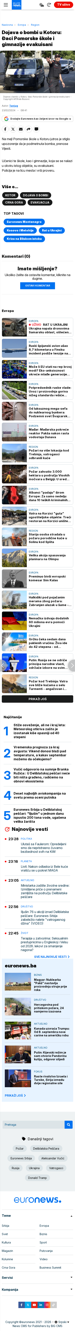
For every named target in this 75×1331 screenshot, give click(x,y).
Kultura (6, 1242)
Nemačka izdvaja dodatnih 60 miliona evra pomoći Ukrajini (49, 622)
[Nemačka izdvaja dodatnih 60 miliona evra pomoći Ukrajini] (14, 621)
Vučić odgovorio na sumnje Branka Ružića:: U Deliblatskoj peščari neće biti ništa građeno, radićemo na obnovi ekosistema (42, 775)
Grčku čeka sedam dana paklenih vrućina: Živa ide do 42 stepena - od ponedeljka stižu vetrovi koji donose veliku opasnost (50, 643)
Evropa (22, 24)
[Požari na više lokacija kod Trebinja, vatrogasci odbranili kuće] (14, 453)
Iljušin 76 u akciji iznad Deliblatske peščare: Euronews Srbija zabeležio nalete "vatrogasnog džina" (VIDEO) (45, 917)
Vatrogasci (56, 1168)
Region (35, 24)
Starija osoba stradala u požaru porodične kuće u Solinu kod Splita (48, 538)
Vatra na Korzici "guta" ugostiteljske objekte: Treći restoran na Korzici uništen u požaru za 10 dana (50, 517)
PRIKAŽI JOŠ (14, 1095)
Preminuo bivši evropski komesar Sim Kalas (47, 578)
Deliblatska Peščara (46, 1148)
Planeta (26, 861)
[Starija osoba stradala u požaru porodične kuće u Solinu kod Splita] (14, 537)
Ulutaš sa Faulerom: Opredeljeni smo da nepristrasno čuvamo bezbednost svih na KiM (43, 848)
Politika (26, 838)
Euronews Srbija (21, 1158)
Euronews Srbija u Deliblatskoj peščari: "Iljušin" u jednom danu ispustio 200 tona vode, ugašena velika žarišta (40, 815)
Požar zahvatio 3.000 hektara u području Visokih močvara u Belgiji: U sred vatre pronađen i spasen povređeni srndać (49, 475)
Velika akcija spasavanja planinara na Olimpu (47, 557)
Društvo (27, 906)
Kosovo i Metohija (20, 230)
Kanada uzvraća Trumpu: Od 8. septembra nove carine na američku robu (52, 1032)
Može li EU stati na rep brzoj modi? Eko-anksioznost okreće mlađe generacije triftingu (50, 370)
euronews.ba (20, 966)
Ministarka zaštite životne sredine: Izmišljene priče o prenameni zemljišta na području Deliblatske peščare (45, 891)
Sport (43, 1242)
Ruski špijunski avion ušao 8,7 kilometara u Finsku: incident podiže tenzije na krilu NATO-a (48, 349)
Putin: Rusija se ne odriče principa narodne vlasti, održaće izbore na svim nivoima (48, 664)
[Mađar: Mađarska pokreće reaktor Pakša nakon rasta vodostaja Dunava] (14, 432)
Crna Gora (14, 202)
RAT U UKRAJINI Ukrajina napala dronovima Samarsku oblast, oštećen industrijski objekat (49, 328)
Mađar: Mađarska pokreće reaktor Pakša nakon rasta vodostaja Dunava (49, 433)
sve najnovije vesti (50, 956)
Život (24, 933)
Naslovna (7, 24)
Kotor (10, 195)
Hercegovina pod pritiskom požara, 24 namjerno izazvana (49, 1008)
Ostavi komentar (37, 285)
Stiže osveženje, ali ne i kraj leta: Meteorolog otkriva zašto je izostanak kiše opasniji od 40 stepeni (40, 731)
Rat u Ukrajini (52, 230)
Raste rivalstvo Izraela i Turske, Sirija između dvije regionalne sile (51, 1080)
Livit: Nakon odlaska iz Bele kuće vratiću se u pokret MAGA (44, 868)
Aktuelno (27, 880)
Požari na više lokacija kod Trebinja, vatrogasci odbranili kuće (49, 454)
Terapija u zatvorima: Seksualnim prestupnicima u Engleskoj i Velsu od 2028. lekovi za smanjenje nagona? (44, 944)
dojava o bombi (35, 195)
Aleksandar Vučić (52, 1158)
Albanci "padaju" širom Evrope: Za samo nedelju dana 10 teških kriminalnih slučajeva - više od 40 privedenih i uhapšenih (48, 496)
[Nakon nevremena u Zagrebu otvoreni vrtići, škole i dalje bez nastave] (71, 666)
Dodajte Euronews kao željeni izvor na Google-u (40, 118)
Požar (20, 1148)
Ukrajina (34, 1168)
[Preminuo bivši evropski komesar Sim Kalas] (14, 579)
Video (44, 1259)
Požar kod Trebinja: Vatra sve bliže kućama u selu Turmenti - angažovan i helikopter (48, 685)
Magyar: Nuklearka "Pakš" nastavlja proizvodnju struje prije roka (50, 985)
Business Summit (50, 1267)
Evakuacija (40, 202)
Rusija (15, 1168)
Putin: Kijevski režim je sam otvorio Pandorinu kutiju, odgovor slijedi (50, 1056)
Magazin (7, 1250)
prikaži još (38, 699)
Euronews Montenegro (24, 221)
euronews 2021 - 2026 (36, 1322)
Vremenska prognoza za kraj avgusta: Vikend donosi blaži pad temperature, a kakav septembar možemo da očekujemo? (40, 753)
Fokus (38, 1071)
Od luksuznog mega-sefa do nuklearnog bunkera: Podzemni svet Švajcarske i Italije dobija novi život (50, 412)
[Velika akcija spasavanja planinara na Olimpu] (14, 558)
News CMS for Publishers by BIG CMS (37, 1326)
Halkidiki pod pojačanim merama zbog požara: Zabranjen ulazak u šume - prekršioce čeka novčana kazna (49, 601)
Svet (5, 1234)
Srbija (5, 1225)
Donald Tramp (37, 1178)
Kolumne (7, 1259)
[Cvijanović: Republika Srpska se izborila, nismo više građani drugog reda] (3, 666)
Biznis (38, 974)
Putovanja (46, 1250)
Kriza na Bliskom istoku (24, 238)
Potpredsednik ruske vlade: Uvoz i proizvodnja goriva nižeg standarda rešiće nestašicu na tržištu (50, 391)
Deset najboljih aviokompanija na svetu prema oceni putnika (40, 795)
